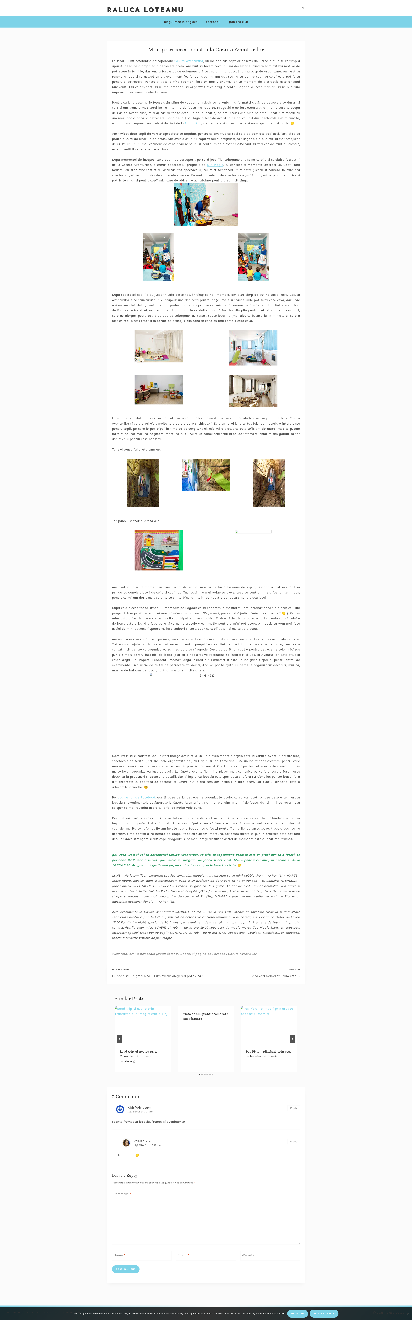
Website (248, 1255)
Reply (293, 1108)
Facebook (213, 22)
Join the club (238, 22)
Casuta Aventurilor (188, 61)
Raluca (139, 1141)
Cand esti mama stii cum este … (275, 973)
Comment (122, 1194)
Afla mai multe (324, 1313)
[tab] (199, 1074)
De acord (297, 1313)
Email (183, 1255)
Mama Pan (193, 123)
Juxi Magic (215, 165)
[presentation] (143, 1025)
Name (120, 1255)
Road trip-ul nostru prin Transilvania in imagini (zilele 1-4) (138, 1056)
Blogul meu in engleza (181, 22)
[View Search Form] (303, 8)
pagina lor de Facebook (136, 797)
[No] (408, 1313)
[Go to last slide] (119, 1039)
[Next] (292, 1039)
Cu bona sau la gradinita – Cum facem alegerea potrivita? (157, 973)
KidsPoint (135, 1107)
